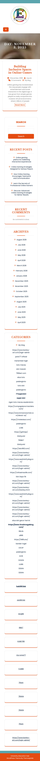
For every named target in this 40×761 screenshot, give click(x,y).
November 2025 (21, 286)
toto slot (21, 385)
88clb (21, 531)
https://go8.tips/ (21, 432)
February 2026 (21, 271)
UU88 (21, 564)
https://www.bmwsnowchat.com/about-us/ (21, 414)
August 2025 (21, 302)
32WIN (21, 568)
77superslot (21, 394)
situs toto (21, 377)
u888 (21, 535)
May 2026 (21, 255)
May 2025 (21, 317)
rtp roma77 (21, 655)
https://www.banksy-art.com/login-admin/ (21, 453)
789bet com (21, 373)
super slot (21, 398)
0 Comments (16, 80)
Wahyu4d (21, 436)
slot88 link (21, 600)
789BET (21, 440)
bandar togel (21, 543)
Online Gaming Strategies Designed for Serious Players (21, 168)
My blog (28, 80)
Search (21, 122)
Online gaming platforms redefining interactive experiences (21, 159)
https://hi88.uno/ (21, 539)
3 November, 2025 (16, 78)
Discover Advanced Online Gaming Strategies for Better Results (21, 192)
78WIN (21, 696)
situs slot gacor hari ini (21, 520)
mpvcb (29, 78)
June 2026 (21, 250)
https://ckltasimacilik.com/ (21, 472)
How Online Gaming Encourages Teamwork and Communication (21, 176)
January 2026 (21, 276)
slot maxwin (21, 369)
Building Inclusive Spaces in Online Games (20, 69)
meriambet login (21, 361)
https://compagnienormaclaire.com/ (21, 407)
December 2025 (21, 281)
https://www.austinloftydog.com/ (21, 460)
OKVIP (21, 548)
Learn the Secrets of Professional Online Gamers (21, 184)
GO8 (21, 556)
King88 (21, 614)
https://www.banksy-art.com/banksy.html (21, 488)
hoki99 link (21, 586)
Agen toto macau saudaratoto (21, 402)
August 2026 (21, 239)
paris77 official (21, 356)
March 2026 (21, 265)
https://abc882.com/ (21, 448)
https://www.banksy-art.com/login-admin (21, 351)
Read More (20, 105)
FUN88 (21, 669)
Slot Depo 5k (21, 476)
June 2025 (21, 312)
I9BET (21, 627)
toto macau (21, 365)
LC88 (21, 428)
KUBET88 (21, 641)
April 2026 (22, 260)
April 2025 (22, 322)
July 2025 (21, 307)
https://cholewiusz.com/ (21, 419)
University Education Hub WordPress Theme (18, 757)
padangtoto (21, 381)
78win (21, 682)
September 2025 (21, 296)
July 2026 (21, 245)
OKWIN (21, 560)
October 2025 (21, 291)
